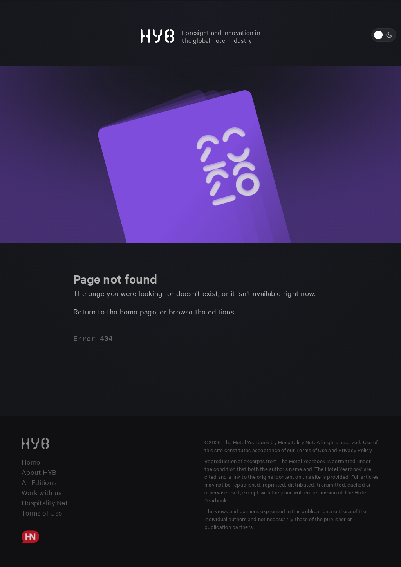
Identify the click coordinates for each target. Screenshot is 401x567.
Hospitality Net (45, 502)
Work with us (41, 492)
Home (31, 461)
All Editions (39, 482)
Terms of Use (42, 512)
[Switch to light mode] (383, 35)
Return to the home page (114, 311)
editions (221, 311)
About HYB (39, 471)
